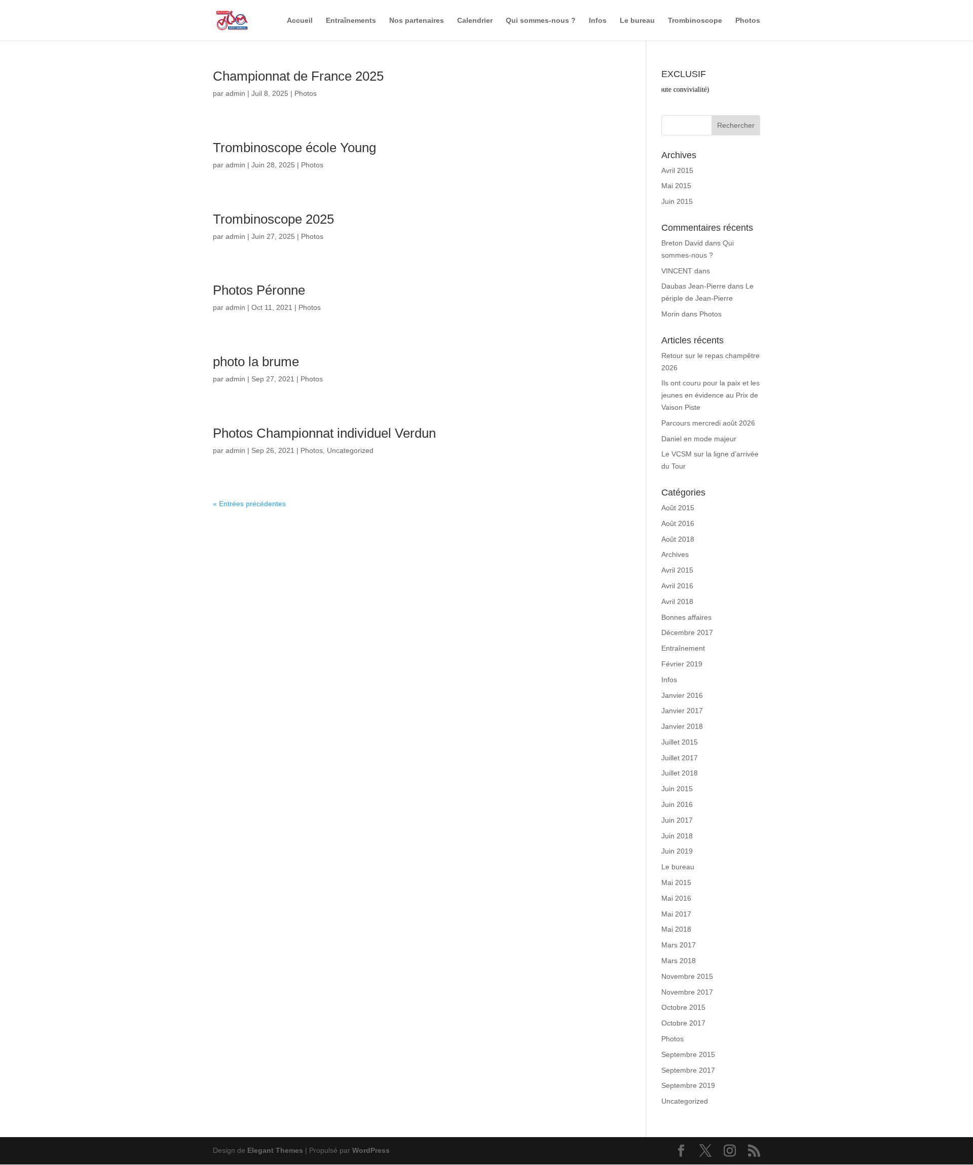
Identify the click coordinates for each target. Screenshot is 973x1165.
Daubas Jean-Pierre (693, 286)
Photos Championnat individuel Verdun (324, 433)
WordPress (371, 1150)
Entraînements (351, 20)
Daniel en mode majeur (698, 439)
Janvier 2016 (682, 695)
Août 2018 (677, 539)
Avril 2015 (677, 170)
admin (235, 93)
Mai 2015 (676, 186)
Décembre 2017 (687, 632)
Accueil (300, 20)
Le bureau (637, 20)
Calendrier (475, 20)
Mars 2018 (678, 961)
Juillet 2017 (679, 758)
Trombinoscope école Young (294, 147)
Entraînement (683, 648)
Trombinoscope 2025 (273, 219)
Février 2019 (681, 664)
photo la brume (256, 361)
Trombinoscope (695, 20)
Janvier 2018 (682, 726)
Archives (675, 554)
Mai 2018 (676, 929)
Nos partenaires (416, 20)
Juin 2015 (677, 201)
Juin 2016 (677, 804)
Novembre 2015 (687, 976)
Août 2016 (677, 523)
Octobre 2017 (683, 1023)
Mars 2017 (678, 945)
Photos (747, 20)
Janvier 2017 (682, 711)
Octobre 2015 (683, 1007)
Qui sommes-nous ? (541, 20)
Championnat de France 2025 (298, 76)
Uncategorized (350, 450)
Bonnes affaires (686, 617)
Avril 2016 (677, 586)
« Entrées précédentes (249, 504)
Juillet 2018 (679, 773)
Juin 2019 (677, 851)
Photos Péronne (259, 290)
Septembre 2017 (688, 1070)
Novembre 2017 (687, 992)
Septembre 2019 (688, 1085)
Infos (598, 20)
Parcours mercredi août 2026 (708, 423)
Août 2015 (677, 508)
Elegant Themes (275, 1150)
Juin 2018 (677, 836)
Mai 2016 (676, 898)
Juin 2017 (677, 820)
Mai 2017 (676, 914)
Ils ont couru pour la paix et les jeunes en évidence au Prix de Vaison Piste (710, 395)
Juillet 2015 (679, 742)
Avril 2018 (677, 601)
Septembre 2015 (688, 1054)
